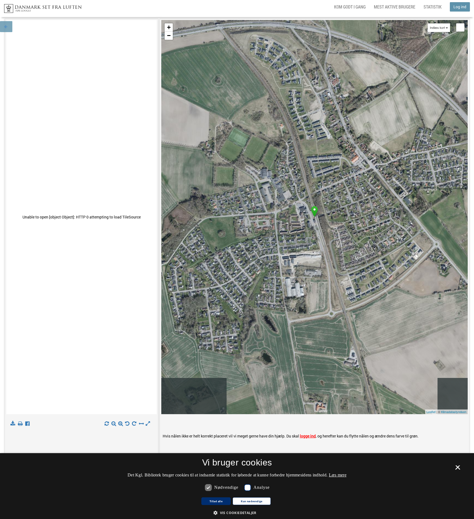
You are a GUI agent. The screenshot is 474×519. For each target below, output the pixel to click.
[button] (237, 512)
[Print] (21, 423)
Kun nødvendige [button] (252, 501)
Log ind (459, 6)
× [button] (458, 469)
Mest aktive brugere (394, 7)
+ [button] (169, 27)
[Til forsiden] (40, 7)
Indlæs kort (437, 28)
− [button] (169, 35)
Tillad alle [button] (216, 501)
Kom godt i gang (350, 7)
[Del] (28, 423)
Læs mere (337, 475)
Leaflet (431, 411)
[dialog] (237, 486)
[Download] (13, 423)
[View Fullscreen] (460, 27)
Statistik (433, 7)
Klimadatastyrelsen (453, 411)
